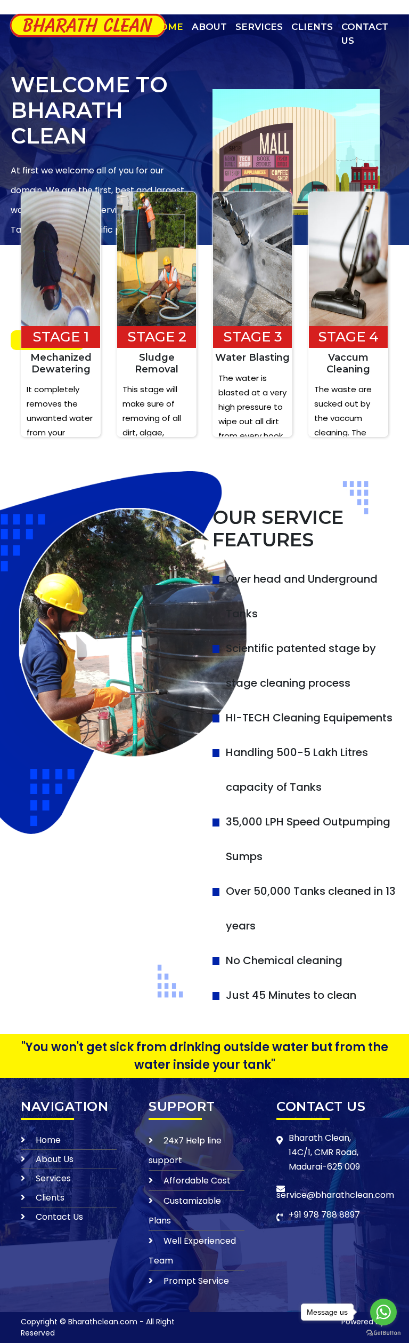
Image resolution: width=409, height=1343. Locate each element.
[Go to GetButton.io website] (383, 1332)
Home (167, 26)
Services (259, 26)
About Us (54, 1159)
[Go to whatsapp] (383, 1312)
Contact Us (364, 33)
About (209, 26)
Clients (312, 26)
